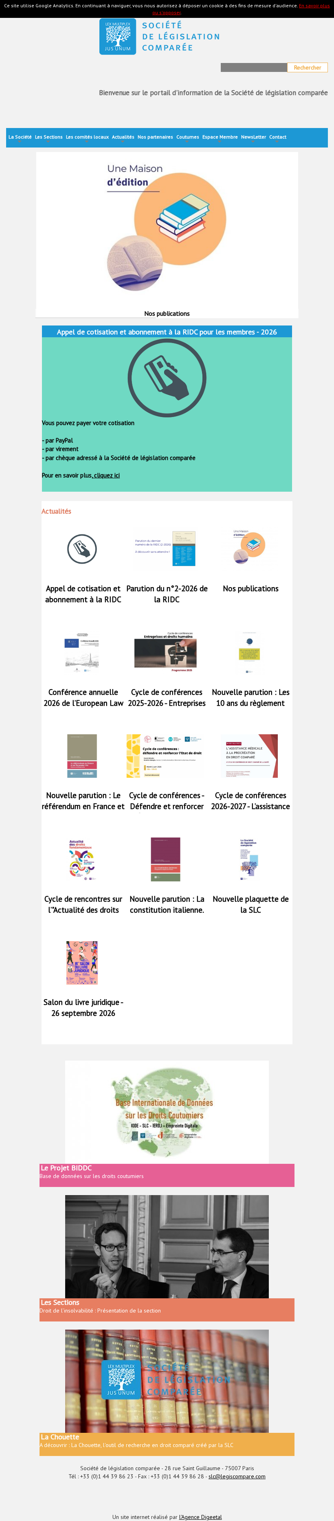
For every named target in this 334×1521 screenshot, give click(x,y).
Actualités (123, 139)
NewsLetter (253, 139)
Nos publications (251, 588)
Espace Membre (220, 139)
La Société (20, 139)
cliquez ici (106, 475)
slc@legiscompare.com (237, 1476)
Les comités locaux (87, 139)
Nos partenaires (155, 137)
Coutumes (187, 139)
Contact (277, 139)
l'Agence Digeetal (200, 1517)
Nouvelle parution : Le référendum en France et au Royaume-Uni (83, 806)
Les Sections (49, 139)
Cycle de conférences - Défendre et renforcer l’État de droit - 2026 (166, 806)
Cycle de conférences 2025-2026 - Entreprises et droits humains (167, 703)
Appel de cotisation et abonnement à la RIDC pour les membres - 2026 (83, 599)
